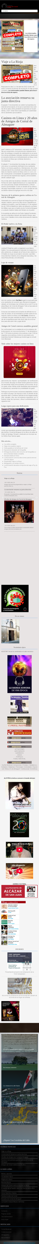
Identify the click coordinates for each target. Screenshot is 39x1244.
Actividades (28, 767)
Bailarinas (12, 767)
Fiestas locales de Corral (9, 1196)
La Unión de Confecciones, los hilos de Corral (15, 1104)
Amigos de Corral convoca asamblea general (19, 326)
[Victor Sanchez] (10, 939)
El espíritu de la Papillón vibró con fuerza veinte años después (18, 1189)
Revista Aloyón (6, 1182)
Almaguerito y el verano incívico (14, 463)
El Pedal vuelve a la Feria (11, 224)
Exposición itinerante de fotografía (15, 450)
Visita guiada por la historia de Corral (15, 448)
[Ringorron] (10, 929)
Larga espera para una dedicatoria (15, 406)
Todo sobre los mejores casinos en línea (17, 344)
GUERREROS (19, 753)
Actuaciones (17, 765)
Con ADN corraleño (10, 444)
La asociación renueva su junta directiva (17, 99)
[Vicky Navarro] (10, 945)
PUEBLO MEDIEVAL (19, 759)
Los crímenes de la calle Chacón (11, 1085)
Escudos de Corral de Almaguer (11, 1199)
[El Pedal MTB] (10, 913)
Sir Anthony (33, 769)
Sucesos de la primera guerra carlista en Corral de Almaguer (19, 196)
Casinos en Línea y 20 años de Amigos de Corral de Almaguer (19, 121)
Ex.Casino (25, 315)
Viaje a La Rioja (12, 62)
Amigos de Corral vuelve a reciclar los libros (15, 1185)
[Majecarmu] (10, 934)
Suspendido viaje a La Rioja (12, 461)
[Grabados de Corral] (10, 919)
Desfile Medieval (7, 765)
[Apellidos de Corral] (10, 908)
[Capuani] (10, 924)
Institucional (25, 769)
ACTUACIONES (19, 749)
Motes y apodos (6, 1174)
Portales (25, 765)
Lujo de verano (7, 262)
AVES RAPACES (19, 751)
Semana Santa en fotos (11, 456)
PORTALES (19, 757)
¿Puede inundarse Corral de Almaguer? (17, 1122)
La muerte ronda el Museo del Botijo (12, 1202)
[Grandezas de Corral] (10, 1020)
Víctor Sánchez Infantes (9, 1193)
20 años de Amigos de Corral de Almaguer (18, 499)
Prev (3, 497)
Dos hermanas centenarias (9, 1067)
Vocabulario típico (7, 1176)
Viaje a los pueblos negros (12, 446)
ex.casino (31, 172)
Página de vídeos (6, 1179)
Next (36, 497)
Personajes (19, 767)
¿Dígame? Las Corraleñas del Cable (16, 1140)
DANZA (19, 755)
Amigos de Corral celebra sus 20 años (13, 1165)
